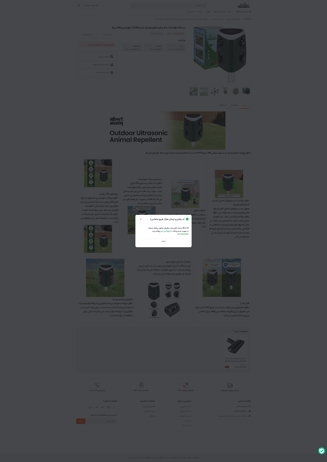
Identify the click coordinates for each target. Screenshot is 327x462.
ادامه (163, 241)
